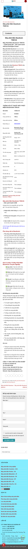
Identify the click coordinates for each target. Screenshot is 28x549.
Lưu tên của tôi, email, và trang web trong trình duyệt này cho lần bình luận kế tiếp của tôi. (13, 435)
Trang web (5, 426)
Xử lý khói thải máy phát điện (9, 504)
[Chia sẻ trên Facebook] (9, 375)
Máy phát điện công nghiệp (8, 466)
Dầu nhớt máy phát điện (7, 509)
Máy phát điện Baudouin (20, 380)
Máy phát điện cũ (5, 486)
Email (4, 419)
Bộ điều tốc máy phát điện (8, 516)
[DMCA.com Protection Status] (5, 489)
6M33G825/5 (17, 123)
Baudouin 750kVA (17, 65)
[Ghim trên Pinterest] (19, 375)
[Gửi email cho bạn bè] (16, 375)
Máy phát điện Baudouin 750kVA (13, 201)
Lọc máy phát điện (6, 501)
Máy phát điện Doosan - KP (8, 479)
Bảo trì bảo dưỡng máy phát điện (10, 496)
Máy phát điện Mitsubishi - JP (9, 474)
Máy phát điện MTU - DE (7, 481)
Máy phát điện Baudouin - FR (9, 476)
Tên (4, 412)
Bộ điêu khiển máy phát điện (9, 514)
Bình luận (5, 400)
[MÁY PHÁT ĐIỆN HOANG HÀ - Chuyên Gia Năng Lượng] (14, 1)
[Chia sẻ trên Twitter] (14, 375)
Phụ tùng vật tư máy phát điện (9, 499)
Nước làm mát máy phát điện (9, 511)
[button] (2, 1)
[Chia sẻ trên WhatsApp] (6, 375)
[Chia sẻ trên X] (11, 375)
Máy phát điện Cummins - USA (9, 469)
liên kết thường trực (11, 382)
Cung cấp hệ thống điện (7, 506)
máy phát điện (14, 293)
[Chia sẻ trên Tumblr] (22, 375)
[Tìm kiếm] (25, 1)
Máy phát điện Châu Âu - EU (8, 484)
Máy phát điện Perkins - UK (8, 471)
